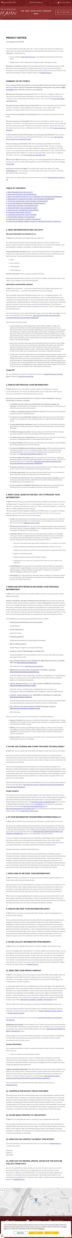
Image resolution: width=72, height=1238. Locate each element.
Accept (52, 1233)
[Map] (36, 1202)
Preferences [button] (41, 1228)
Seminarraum (47, 11)
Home (22, 11)
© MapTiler (53, 1215)
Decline (36, 1233)
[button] (64, 12)
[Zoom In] (2, 1190)
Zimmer (27, 11)
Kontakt (36, 13)
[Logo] (8, 12)
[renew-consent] (2, 1236)
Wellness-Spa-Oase (36, 11)
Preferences (20, 1233)
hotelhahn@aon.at (37, 2)
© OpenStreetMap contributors (64, 1215)
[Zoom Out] (2, 1193)
